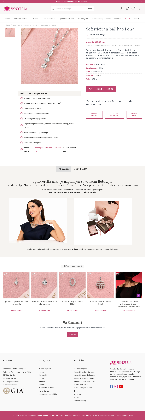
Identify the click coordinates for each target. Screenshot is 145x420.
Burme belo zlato (81, 385)
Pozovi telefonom (114, 114)
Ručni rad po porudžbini (101, 18)
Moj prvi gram (83, 18)
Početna (7, 25)
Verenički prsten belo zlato (84, 375)
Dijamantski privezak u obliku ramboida (16, 302)
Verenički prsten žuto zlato (84, 378)
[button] (141, 2)
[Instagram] (116, 386)
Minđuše (42, 381)
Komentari (74, 322)
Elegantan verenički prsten (84, 381)
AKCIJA (127, 18)
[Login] (139, 9)
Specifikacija (80, 169)
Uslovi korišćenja (80, 400)
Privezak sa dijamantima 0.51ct (100, 302)
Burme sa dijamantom (83, 388)
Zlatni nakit (43, 375)
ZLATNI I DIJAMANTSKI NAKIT (20, 25)
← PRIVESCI (35, 25)
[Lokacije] (121, 9)
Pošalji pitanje (94, 114)
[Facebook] (111, 386)
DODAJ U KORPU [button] (102, 89)
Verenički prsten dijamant (84, 372)
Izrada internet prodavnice (122, 415)
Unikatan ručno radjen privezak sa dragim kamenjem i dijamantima (129, 304)
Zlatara (7, 18)
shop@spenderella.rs (11, 381)
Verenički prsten (45, 369)
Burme (41, 372)
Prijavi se (72, 334)
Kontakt (137, 18)
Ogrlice (41, 378)
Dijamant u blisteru (66, 18)
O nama (117, 18)
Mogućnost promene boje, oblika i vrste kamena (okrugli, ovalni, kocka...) (49, 126)
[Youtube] (121, 386)
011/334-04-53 (9, 375)
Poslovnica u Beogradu (33, 142)
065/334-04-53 (9, 378)
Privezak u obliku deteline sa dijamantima (44, 302)
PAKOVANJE (63, 169)
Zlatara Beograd (80, 369)
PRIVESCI (99, 75)
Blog (75, 391)
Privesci (42, 385)
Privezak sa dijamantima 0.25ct (72, 302)
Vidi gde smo (134, 114)
